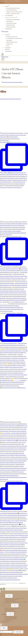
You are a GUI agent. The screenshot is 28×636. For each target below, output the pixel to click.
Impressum (3, 584)
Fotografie (8, 51)
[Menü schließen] (0, 592)
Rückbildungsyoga (12, 9)
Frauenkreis (10, 21)
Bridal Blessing (11, 26)
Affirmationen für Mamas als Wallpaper (14, 39)
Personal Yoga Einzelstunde (14, 11)
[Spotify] (5, 92)
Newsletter (10, 43)
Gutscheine (8, 28)
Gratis (5, 614)
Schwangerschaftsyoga (13, 8)
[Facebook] (2, 3)
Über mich (8, 47)
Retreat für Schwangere (13, 19)
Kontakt (7, 49)
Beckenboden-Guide (12, 42)
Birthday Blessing (11, 23)
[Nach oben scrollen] (1, 589)
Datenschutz (22, 583)
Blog (8, 45)
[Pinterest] (3, 3)
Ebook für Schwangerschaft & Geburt (16, 601)
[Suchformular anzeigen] (2, 54)
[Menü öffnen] (2, 59)
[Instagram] (1, 3)
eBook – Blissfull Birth (13, 13)
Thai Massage (9, 15)
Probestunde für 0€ (12, 36)
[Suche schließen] (4, 628)
